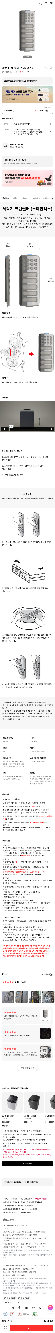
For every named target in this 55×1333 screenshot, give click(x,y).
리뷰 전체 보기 (26, 1068)
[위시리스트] (46, 68)
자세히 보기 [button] (14, 111)
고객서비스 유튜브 (9, 1298)
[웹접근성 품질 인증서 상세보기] (35, 1314)
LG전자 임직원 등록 (9, 1206)
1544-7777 (10, 1241)
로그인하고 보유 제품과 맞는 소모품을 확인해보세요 (21, 1182)
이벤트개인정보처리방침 (11, 1202)
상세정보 (5, 198)
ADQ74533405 (11, 72)
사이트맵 (6, 1199)
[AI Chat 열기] (50, 1309)
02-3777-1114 (21, 1225)
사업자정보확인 (45, 1266)
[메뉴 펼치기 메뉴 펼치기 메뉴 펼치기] (52, 198)
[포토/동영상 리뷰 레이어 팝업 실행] (8, 997)
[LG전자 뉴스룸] (26, 1308)
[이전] (24, 57)
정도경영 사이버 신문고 (10, 1213)
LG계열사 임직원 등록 (25, 1206)
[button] (40, 3)
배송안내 (25, 198)
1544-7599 (32, 1235)
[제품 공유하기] (51, 68)
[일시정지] (38, 183)
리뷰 (47, 198)
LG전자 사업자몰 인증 (29, 1209)
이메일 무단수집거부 (26, 1199)
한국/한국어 (7, 1302)
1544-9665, (36, 1238)
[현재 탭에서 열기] (27, 178)
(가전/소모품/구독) (34, 1232)
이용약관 (14, 1199)
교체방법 (15, 198)
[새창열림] (5, 1308)
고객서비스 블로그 (23, 1298)
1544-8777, (29, 1244)
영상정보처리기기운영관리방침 (31, 1202)
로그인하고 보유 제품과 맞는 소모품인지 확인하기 (20, 81)
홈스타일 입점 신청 (26, 1213)
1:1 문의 (5, 1229)
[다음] (30, 57)
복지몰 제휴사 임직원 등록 (11, 1209)
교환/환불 (36, 198)
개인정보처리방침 (41, 1199)
